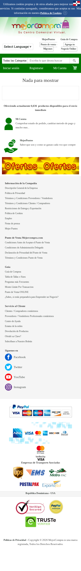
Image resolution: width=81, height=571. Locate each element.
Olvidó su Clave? (13, 336)
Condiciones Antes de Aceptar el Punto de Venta (27, 242)
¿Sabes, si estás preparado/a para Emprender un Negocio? (31, 297)
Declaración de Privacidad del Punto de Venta (26, 253)
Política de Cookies (51, 13)
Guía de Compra (69, 39)
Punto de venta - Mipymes (49, 46)
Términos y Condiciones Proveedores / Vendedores (29, 198)
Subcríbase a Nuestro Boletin (18, 341)
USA (53, 493)
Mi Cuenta (59, 68)
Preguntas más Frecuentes (17, 282)
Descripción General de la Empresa (21, 188)
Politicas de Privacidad (15, 540)
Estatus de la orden (13, 326)
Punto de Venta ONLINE (17, 292)
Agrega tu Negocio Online (68, 46)
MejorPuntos (48, 39)
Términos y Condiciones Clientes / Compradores (27, 203)
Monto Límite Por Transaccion (19, 287)
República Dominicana (37, 493)
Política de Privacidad (15, 193)
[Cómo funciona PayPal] (40, 411)
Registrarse (36, 68)
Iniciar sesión (11, 68)
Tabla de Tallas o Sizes (15, 277)
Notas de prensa (12, 223)
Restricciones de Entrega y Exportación (23, 208)
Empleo (8, 218)
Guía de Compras (13, 272)
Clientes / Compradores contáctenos (21, 311)
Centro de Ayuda (12, 321)
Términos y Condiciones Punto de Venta (23, 258)
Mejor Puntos (11, 228)
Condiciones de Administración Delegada (24, 247)
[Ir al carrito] (77, 68)
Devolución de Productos (17, 331)
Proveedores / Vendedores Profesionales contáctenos (29, 316)
